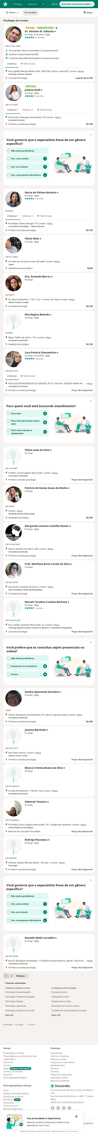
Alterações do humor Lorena (65, 1005)
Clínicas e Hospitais (60, 1056)
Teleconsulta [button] (29, 63)
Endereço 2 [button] (27, 109)
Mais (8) (9, 1015)
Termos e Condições (13, 1071)
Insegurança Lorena (61, 1001)
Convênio (32, 12)
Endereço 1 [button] (12, 109)
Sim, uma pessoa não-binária (26, 175)
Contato (7, 1065)
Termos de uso (10, 1105)
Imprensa (8, 1074)
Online (14, 674)
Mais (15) (56, 1015)
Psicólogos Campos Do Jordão (19, 1010)
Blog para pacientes (60, 1080)
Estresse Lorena (59, 992)
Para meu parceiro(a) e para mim (25, 422)
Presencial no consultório (24, 666)
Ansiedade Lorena (60, 996)
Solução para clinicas (13, 1096)
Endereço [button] (12, 63)
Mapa (90, 12)
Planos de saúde (58, 1059)
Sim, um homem (19, 166)
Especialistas (57, 1053)
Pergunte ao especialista (62, 1062)
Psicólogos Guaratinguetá (17, 992)
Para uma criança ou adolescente (21, 432)
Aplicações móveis (59, 1077)
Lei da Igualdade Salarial (15, 1077)
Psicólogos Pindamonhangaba (20, 996)
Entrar (55, 4)
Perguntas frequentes (61, 1074)
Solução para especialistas (16, 1093)
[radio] (27, 151)
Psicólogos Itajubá (14, 1001)
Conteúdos (8, 1102)
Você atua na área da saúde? (75, 4)
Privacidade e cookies (13, 1053)
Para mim (16, 413)
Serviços (55, 1068)
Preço (6, 1090)
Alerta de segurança (13, 1108)
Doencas (55, 1071)
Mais (47, 34)
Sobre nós (8, 1062)
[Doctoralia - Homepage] (6, 3)
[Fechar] (91, 135)
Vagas (16, 1068)
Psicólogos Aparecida (15, 1005)
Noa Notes (11, 1099)
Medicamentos (58, 1065)
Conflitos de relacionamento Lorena (69, 1010)
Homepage (8, 1024)
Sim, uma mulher (20, 158)
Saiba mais (44, 1125)
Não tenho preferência (22, 150)
